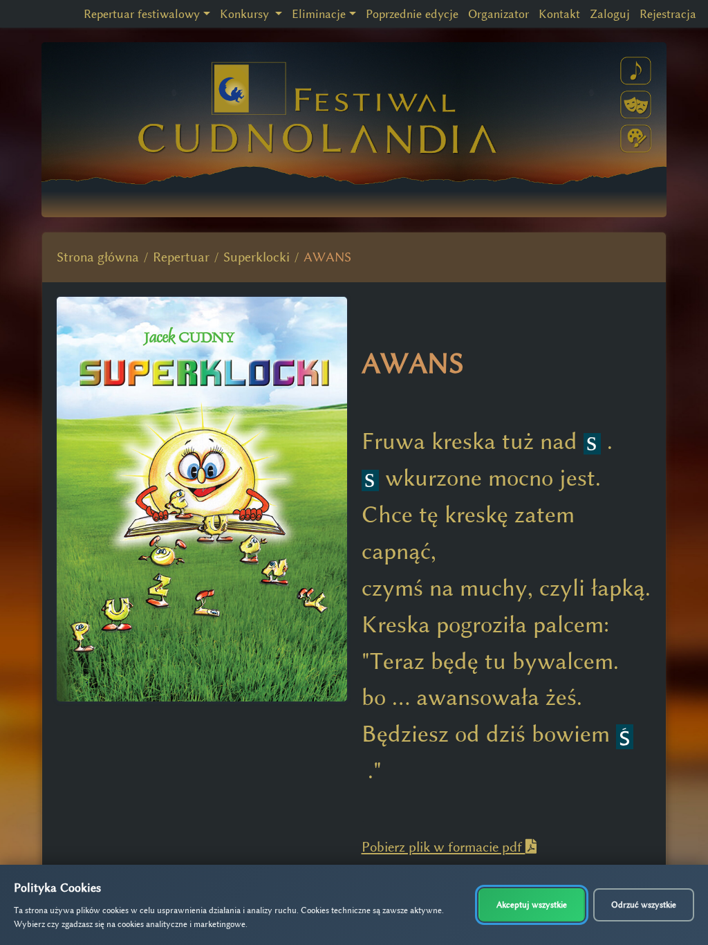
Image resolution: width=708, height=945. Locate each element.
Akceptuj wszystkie (531, 904)
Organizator (498, 14)
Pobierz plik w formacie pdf (443, 846)
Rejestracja (668, 14)
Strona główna (98, 257)
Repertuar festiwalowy (142, 14)
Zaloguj (610, 14)
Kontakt (559, 14)
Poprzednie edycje (412, 14)
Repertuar (181, 257)
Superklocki (256, 257)
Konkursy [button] (246, 14)
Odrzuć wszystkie (643, 904)
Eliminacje (319, 14)
